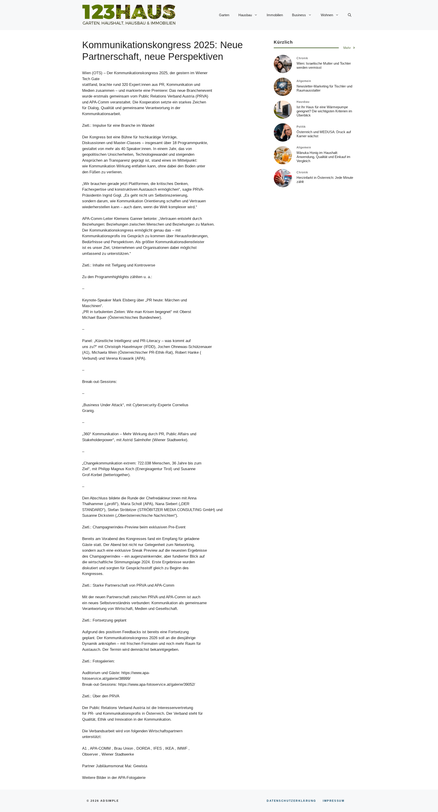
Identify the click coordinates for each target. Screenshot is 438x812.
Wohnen (327, 15)
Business (299, 15)
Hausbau (245, 15)
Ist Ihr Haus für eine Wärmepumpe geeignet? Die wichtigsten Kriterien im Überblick (324, 111)
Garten (224, 15)
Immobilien (275, 15)
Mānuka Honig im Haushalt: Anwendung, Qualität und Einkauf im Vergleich (323, 157)
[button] (349, 15)
